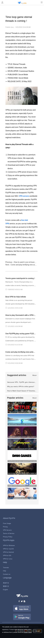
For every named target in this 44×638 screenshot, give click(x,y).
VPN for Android (8, 552)
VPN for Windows (9, 545)
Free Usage (7, 523)
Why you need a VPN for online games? (20, 386)
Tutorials (6, 567)
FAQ (4, 571)
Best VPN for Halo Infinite (15, 297)
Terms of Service (8, 533)
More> (34, 375)
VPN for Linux (7, 559)
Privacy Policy (7, 537)
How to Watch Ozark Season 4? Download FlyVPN (24, 391)
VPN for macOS (8, 549)
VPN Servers (7, 530)
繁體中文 (6, 586)
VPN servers (24, 196)
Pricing (5, 527)
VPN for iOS (7, 555)
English (5, 589)
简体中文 (6, 583)
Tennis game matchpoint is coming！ (20, 278)
